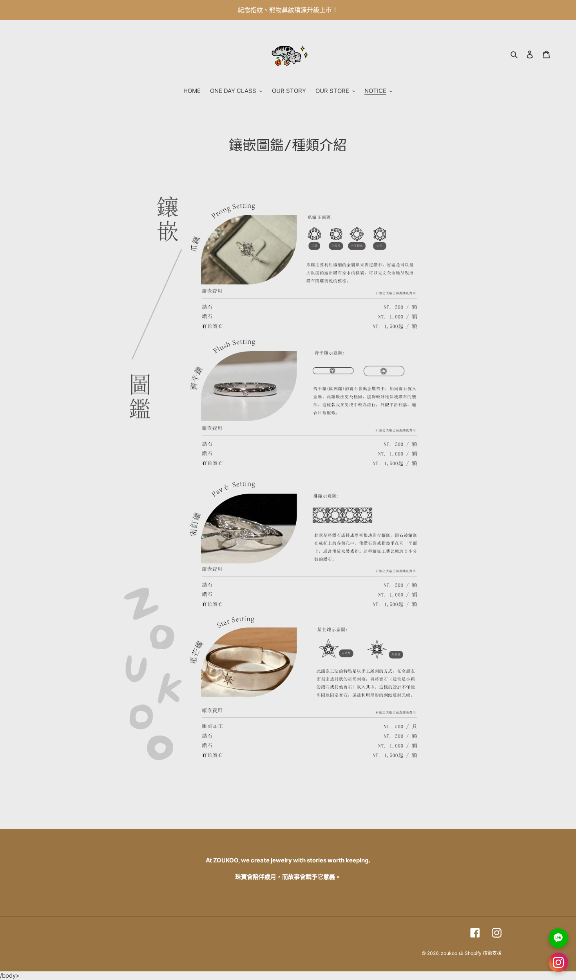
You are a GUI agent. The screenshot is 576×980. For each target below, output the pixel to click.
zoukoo (449, 953)
